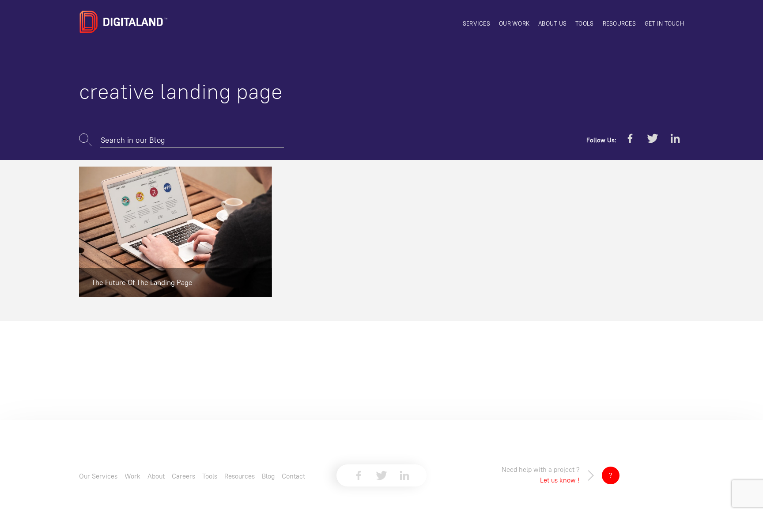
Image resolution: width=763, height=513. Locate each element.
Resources (619, 23)
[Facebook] (630, 140)
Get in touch (664, 23)
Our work (514, 23)
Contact (293, 476)
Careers (183, 476)
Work (132, 476)
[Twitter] (652, 140)
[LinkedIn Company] (675, 140)
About (156, 476)
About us (552, 23)
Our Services (98, 476)
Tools (584, 23)
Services (476, 23)
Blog (268, 476)
